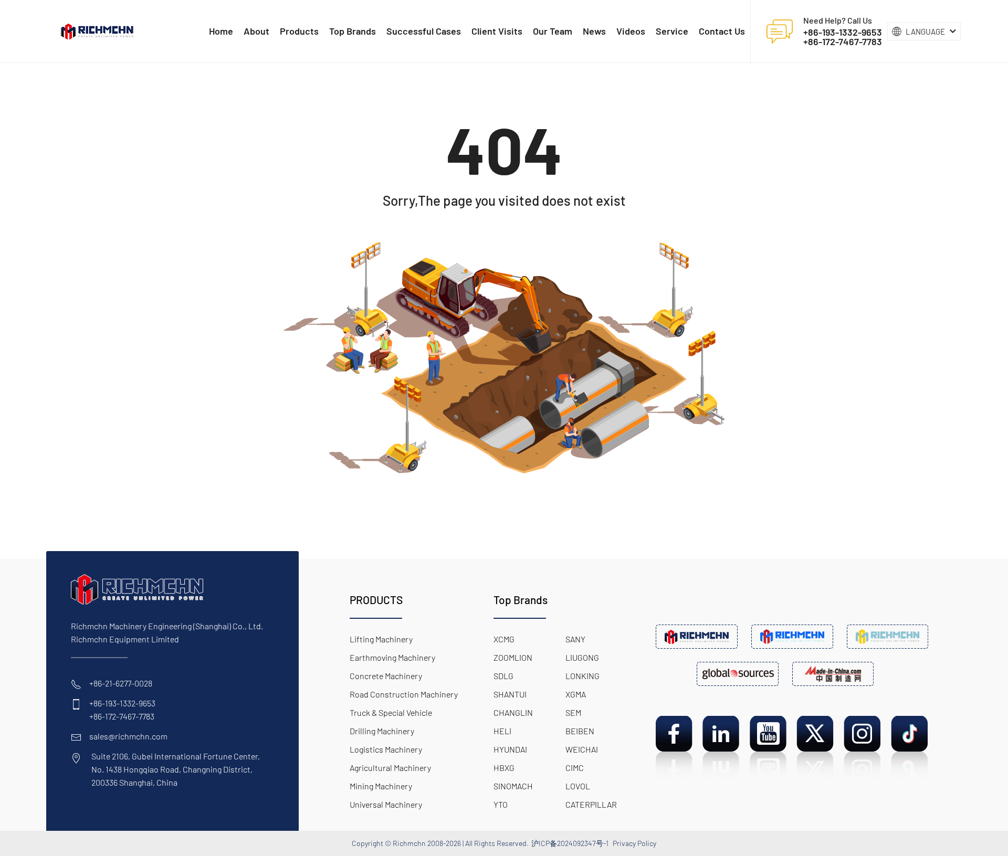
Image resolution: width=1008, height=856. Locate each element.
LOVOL (577, 786)
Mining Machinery (381, 786)
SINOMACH (513, 786)
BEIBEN (579, 731)
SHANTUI (510, 694)
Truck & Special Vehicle (391, 712)
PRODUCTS (376, 599)
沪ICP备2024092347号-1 (569, 843)
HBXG (504, 768)
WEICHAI (581, 749)
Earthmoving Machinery (392, 657)
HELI (502, 731)
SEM (573, 712)
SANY (575, 639)
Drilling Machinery (382, 731)
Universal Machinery (386, 804)
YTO (501, 804)
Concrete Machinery (386, 676)
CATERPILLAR (591, 804)
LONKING (582, 676)
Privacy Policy (634, 843)
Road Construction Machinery (404, 694)
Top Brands (521, 599)
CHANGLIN (513, 712)
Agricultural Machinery (390, 768)
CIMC (574, 768)
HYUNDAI (510, 749)
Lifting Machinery (381, 639)
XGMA (575, 694)
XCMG (504, 639)
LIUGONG (582, 657)
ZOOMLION (513, 657)
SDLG (503, 676)
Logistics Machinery (386, 749)
